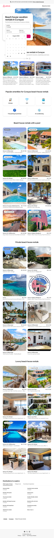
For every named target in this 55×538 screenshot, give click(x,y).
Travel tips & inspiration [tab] (28, 484)
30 (7, 56)
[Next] (30, 58)
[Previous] (24, 58)
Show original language (38, 1)
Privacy (19, 535)
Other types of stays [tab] (8, 484)
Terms (23, 535)
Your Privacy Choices (31, 535)
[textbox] (11, 32)
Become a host (46, 6)
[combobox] (17, 27)
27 (18, 53)
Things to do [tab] (18, 484)
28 (21, 53)
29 (24, 53)
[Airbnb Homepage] (6, 6)
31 (10, 56)
